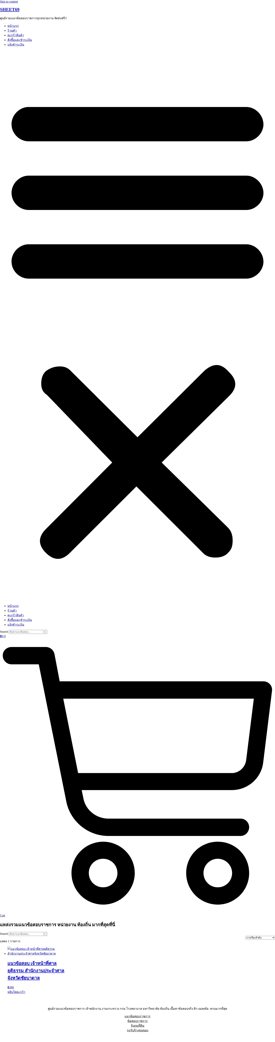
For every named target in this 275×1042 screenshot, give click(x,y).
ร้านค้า (12, 30)
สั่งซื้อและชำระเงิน (19, 39)
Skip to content (9, 1)
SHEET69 (9, 9)
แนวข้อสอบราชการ (137, 1016)
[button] (137, 325)
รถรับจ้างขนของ (137, 1030)
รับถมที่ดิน (137, 1025)
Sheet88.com (7, 1037)
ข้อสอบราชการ (137, 1021)
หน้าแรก (13, 25)
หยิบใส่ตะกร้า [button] (16, 992)
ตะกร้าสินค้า (15, 35)
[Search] (45, 632)
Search (4, 631)
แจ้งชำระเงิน (15, 44)
